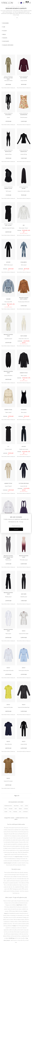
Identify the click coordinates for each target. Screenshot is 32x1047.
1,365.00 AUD (24, 121)
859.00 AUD (23, 84)
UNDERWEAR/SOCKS (8, 805)
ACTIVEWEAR (25, 811)
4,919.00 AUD (8, 674)
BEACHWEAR (16, 805)
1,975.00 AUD (8, 121)
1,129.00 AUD (8, 563)
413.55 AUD (23, 452)
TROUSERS (10, 808)
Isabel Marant (19, 905)
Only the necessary (16, 526)
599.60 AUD (23, 416)
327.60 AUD (8, 304)
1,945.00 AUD (24, 158)
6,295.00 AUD (24, 748)
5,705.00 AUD (24, 305)
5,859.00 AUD (8, 379)
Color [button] (5, 30)
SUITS (20, 811)
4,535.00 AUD (8, 342)
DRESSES (20, 808)
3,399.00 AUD (8, 637)
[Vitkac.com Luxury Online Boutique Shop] (7, 2)
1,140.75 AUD (24, 489)
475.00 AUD (23, 378)
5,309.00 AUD (24, 637)
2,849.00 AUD (8, 232)
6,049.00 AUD (24, 563)
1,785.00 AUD (24, 600)
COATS (5, 808)
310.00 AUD (23, 231)
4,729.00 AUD (8, 600)
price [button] (4, 34)
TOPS (10, 811)
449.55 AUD (8, 269)
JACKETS (26, 805)
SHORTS (5, 811)
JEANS (22, 805)
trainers (14, 925)
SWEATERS (15, 811)
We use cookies (16, 517)
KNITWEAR (26, 808)
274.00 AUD (8, 453)
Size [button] (4, 27)
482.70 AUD (23, 269)
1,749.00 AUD (8, 158)
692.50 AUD (8, 490)
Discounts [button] (6, 41)
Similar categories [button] (8, 45)
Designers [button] (6, 23)
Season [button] (5, 38)
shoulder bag (11, 938)
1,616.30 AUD (24, 341)
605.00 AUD (8, 84)
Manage (21, 521)
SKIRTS (16, 808)
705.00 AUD (23, 195)
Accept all (16, 529)
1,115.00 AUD (8, 195)
